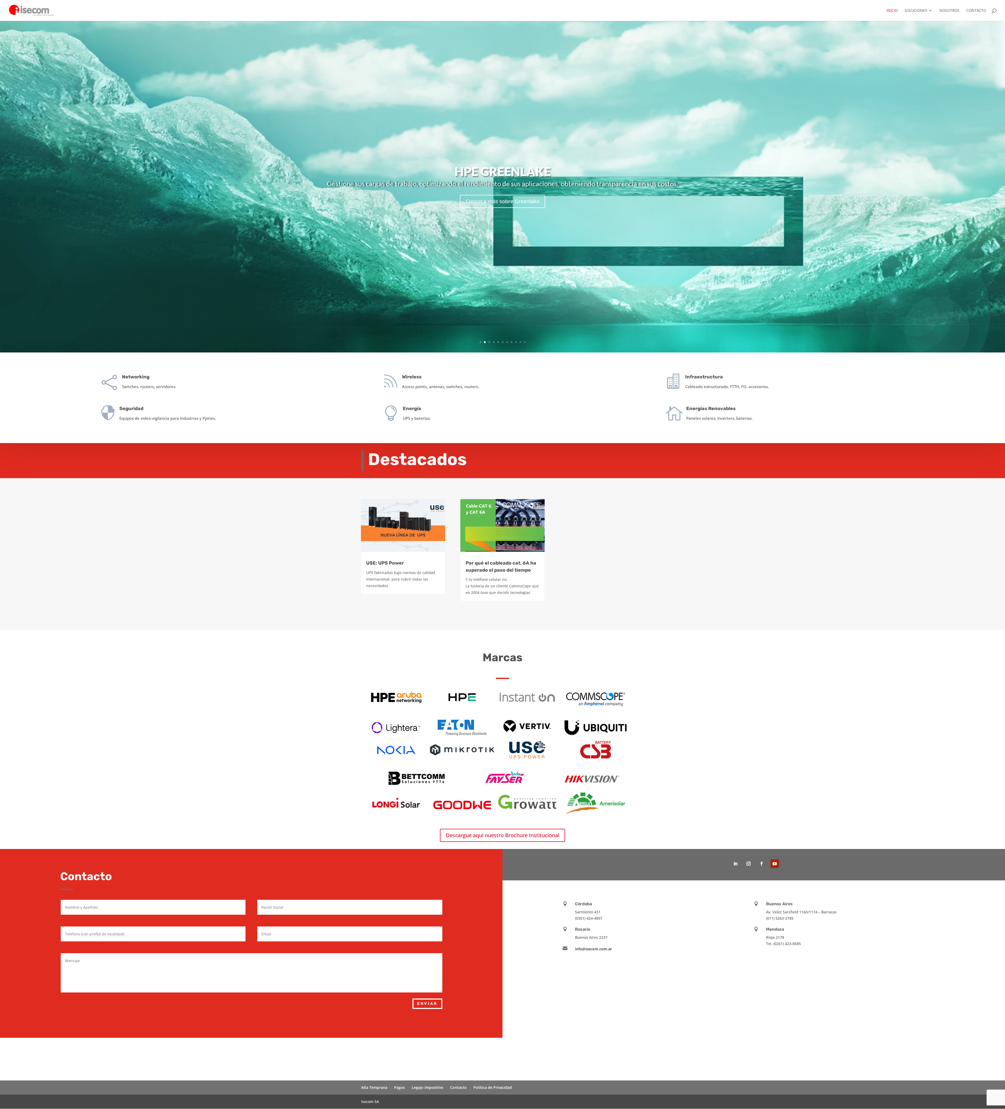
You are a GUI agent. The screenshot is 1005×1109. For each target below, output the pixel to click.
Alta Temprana (374, 1087)
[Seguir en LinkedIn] (735, 863)
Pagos (399, 1087)
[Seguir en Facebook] (761, 863)
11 (525, 342)
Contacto (976, 11)
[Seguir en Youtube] (774, 863)
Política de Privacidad (492, 1087)
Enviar (427, 1003)
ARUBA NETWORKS (502, 168)
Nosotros (949, 11)
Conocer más (503, 204)
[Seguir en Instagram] (748, 863)
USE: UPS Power (385, 563)
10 (520, 342)
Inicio (892, 11)
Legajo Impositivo (427, 1087)
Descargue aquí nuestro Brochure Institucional (502, 835)
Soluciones (915, 11)
